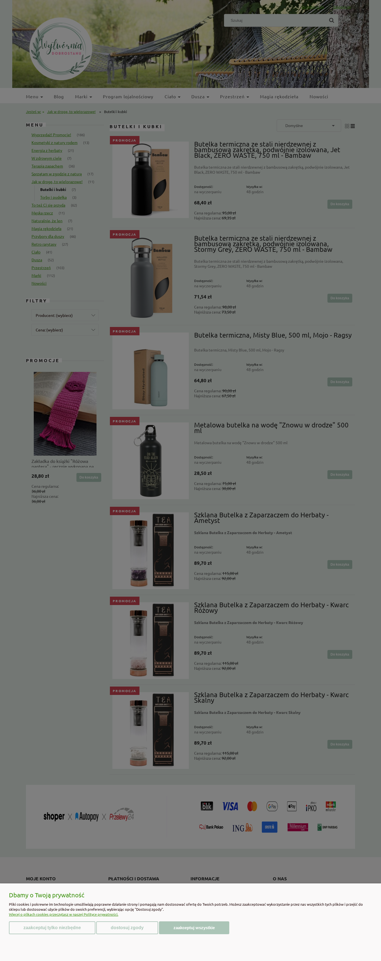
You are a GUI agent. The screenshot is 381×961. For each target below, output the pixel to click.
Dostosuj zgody (127, 927)
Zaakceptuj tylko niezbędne (52, 927)
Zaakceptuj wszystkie (194, 927)
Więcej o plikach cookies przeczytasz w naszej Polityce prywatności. (63, 914)
